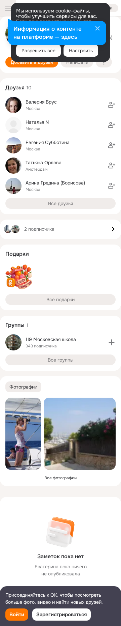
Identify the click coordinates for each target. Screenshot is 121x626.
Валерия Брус (41, 102)
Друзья (15, 87)
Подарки (17, 253)
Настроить (81, 51)
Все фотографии (60, 478)
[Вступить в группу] (112, 342)
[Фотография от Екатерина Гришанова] (23, 434)
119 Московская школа (51, 339)
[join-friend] (112, 105)
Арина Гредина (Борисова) (55, 183)
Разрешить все (38, 51)
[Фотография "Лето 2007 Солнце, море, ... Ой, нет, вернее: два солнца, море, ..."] (80, 434)
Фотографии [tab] (23, 387)
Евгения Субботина (48, 142)
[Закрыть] (97, 29)
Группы (15, 325)
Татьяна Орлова (44, 163)
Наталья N (37, 122)
